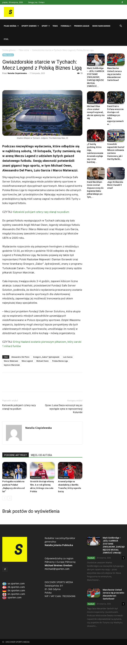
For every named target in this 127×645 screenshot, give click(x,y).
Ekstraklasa (36, 477)
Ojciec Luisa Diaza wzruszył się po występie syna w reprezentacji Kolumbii (63, 409)
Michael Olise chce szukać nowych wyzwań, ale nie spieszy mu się (96, 112)
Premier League (81, 26)
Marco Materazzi (11, 361)
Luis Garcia (67, 357)
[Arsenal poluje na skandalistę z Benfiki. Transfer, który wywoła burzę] (70, 470)
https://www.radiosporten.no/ (28, 80)
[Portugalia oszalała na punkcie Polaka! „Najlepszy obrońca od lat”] (14, 470)
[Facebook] (122, 2)
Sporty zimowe (29, 26)
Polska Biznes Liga (60, 361)
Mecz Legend (27, 361)
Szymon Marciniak (12, 365)
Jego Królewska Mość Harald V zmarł (115, 185)
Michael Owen (42, 361)
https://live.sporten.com (21, 80)
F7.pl (6, 39)
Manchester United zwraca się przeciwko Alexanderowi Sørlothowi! (114, 74)
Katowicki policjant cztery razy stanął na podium (41, 211)
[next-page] (10, 498)
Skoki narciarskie (101, 26)
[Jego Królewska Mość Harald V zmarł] (116, 173)
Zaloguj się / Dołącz (36, 2)
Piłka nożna (10, 26)
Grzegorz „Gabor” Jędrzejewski (46, 357)
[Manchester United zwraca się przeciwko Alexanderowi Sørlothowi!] (116, 59)
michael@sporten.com (57, 568)
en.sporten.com (16, 593)
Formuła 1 (66, 26)
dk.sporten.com (16, 587)
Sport (44, 26)
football (91, 64)
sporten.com (14, 597)
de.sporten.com (16, 590)
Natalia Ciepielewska (17, 73)
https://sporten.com (13, 80)
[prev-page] (4, 498)
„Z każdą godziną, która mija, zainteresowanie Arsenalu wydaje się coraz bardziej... (95, 153)
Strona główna (9, 50)
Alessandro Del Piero (20, 357)
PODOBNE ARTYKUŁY (15, 455)
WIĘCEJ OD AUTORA (41, 455)
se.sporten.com (16, 583)
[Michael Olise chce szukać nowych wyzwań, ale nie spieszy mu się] (96, 97)
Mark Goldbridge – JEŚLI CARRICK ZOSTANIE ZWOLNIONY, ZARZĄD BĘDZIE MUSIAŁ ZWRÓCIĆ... (95, 77)
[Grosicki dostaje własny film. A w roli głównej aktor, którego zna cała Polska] (42, 470)
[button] (121, 26)
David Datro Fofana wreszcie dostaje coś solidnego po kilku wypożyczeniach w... (115, 115)
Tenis (55, 26)
